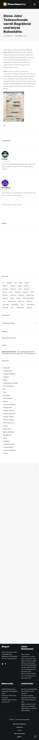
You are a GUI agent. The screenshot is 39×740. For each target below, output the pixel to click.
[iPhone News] (14, 4)
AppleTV (6, 377)
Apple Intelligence (28, 298)
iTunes (5, 426)
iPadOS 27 (29, 307)
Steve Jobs (6, 304)
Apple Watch (30, 304)
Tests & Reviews (8, 444)
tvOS (4, 301)
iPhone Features (8, 410)
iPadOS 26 (13, 289)
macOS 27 (26, 289)
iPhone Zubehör (8, 420)
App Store (5, 307)
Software (6, 441)
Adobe (19, 286)
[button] (34, 4)
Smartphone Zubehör (9, 338)
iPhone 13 (25, 292)
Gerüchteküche (8, 386)
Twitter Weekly (8, 447)
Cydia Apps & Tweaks (10, 383)
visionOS (12, 286)
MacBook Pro (12, 301)
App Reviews (7, 371)
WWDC (12, 298)
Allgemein (19, 35)
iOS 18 (19, 289)
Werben (19, 736)
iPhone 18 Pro (20, 307)
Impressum (19, 727)
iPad (4, 392)
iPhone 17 (5, 286)
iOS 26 (10, 292)
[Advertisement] (19, 250)
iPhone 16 (13, 295)
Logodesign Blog (7, 654)
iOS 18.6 (5, 292)
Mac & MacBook (8, 432)
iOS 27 (22, 304)
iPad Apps (6, 395)
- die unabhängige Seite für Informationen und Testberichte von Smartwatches (19, 352)
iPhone (27, 283)
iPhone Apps (7, 407)
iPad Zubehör (7, 398)
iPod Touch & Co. (9, 423)
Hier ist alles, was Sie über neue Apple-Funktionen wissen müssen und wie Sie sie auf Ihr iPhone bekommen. (29, 661)
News (5, 438)
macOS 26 (21, 295)
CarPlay (26, 286)
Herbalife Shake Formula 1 (9, 699)
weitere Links (6, 702)
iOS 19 (20, 283)
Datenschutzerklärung (19, 724)
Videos (5, 453)
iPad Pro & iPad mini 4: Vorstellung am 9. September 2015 (28, 669)
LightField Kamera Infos (9, 689)
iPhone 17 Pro (30, 295)
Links (19, 730)
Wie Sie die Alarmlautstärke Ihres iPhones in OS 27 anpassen (29, 691)
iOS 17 (12, 307)
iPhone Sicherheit (9, 414)
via (4, 125)
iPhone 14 (29, 301)
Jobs (5, 71)
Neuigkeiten (7, 435)
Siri (16, 283)
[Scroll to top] (35, 736)
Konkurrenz (7, 429)
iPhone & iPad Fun (9, 404)
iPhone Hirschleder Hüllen (9, 652)
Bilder (5, 380)
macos (18, 298)
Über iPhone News (19, 733)
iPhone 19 (5, 298)
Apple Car (21, 301)
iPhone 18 (9, 283)
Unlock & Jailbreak (9, 450)
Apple (32, 292)
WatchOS (17, 292)
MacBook (5, 289)
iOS (3, 283)
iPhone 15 (5, 295)
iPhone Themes (8, 417)
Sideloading (14, 304)
